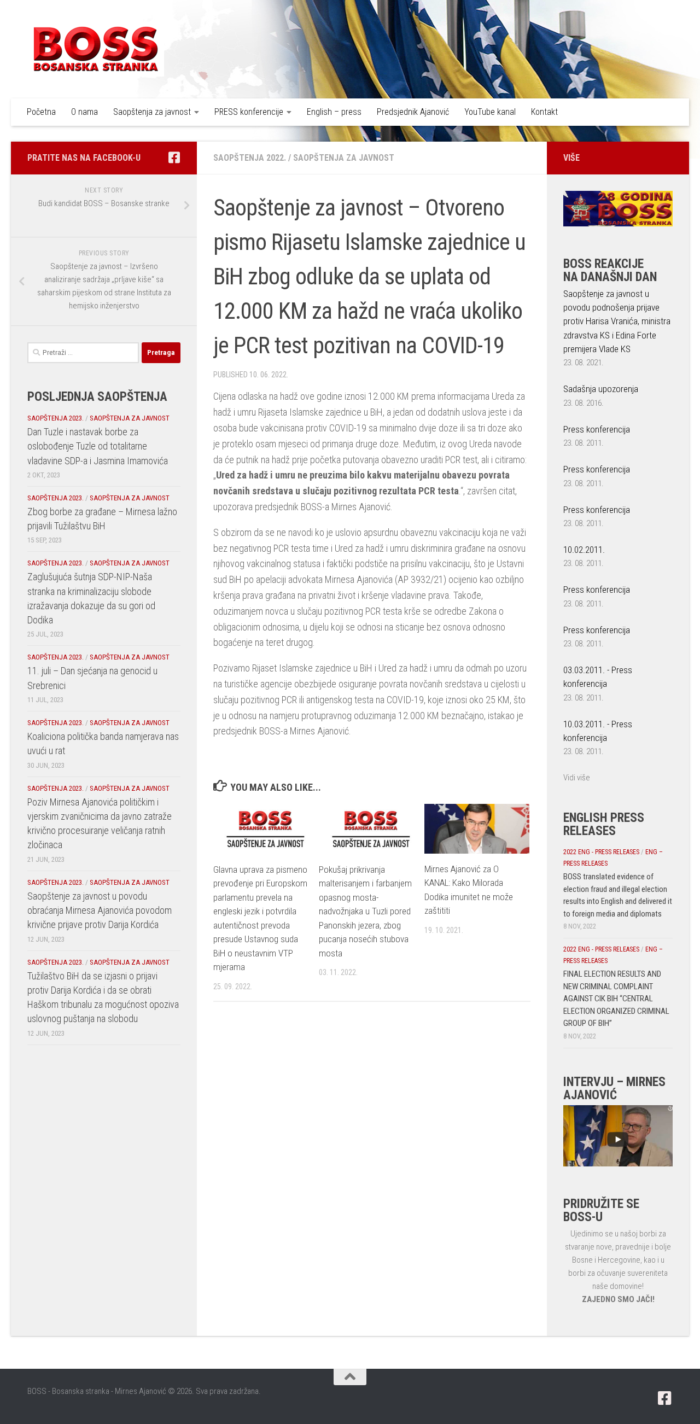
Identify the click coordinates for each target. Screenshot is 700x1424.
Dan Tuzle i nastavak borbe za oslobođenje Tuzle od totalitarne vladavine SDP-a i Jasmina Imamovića (97, 446)
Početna (41, 112)
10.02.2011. (584, 549)
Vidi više (576, 778)
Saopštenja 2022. (249, 158)
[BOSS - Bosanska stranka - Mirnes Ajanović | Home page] (95, 49)
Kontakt (544, 112)
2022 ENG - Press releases (601, 852)
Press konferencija (596, 429)
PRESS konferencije (248, 112)
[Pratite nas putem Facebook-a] (173, 157)
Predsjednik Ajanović (413, 112)
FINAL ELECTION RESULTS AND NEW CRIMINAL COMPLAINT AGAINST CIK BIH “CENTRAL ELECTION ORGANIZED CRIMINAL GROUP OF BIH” (616, 998)
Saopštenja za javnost (152, 112)
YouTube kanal (490, 112)
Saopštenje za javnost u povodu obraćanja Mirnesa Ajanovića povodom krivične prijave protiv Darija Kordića (99, 910)
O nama (84, 112)
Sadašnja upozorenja (600, 388)
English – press (334, 112)
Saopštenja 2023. (55, 418)
